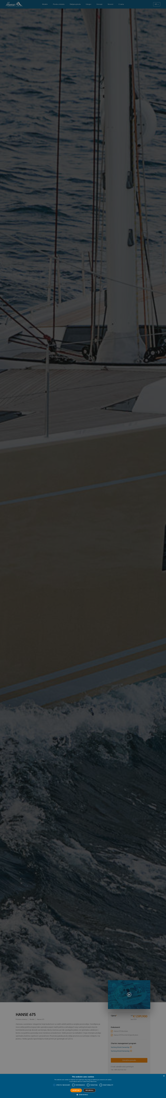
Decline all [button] (89, 1090)
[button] (83, 1095)
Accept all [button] (76, 1090)
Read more (93, 1081)
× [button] (164, 1076)
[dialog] (83, 549)
